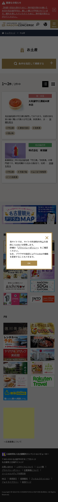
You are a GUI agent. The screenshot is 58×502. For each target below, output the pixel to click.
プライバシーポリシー (28, 247)
